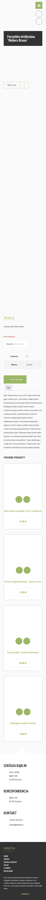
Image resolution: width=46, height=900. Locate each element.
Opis (8, 387)
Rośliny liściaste (18, 344)
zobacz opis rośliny (16, 379)
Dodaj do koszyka (18, 499)
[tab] (8, 388)
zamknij (25, 894)
